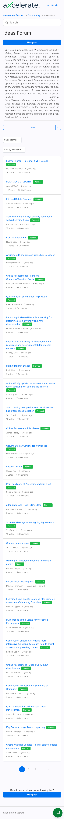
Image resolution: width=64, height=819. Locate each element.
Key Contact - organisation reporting (25, 727)
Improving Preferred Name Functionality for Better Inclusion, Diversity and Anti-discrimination (29, 321)
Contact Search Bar (16, 237)
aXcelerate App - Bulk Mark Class (23, 504)
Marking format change (18, 365)
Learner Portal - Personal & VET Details (27, 160)
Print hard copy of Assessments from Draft (28, 484)
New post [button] (32, 42)
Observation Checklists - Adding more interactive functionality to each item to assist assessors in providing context (30, 644)
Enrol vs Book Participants (20, 581)
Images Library (14, 466)
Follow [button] (32, 127)
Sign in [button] (54, 5)
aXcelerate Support (13, 15)
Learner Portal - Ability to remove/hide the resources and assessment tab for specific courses (28, 345)
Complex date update (17, 543)
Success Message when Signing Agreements (30, 522)
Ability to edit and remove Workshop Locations (30, 255)
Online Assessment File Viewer (22, 428)
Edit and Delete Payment (19, 199)
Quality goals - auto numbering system (26, 296)
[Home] (21, 6)
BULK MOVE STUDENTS (19, 181)
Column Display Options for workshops (26, 445)
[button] (48, 5)
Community (34, 15)
